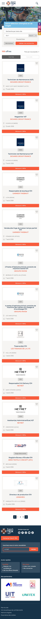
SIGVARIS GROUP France (20, 82)
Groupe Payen (20, 271)
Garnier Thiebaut (21, 193)
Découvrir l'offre (20, 94)
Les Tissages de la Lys (20, 349)
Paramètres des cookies (8, 615)
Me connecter (28, 568)
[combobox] (20, 35)
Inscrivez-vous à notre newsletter (14, 545)
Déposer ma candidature (7, 567)
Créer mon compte (30, 566)
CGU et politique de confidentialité (12, 610)
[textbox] (31, 35)
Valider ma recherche (26, 43)
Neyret (20, 386)
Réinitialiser (9, 43)
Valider (33, 549)
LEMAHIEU (20, 497)
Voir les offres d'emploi (10, 570)
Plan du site (4, 607)
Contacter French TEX (10, 538)
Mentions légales (6, 612)
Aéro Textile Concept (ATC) (20, 460)
